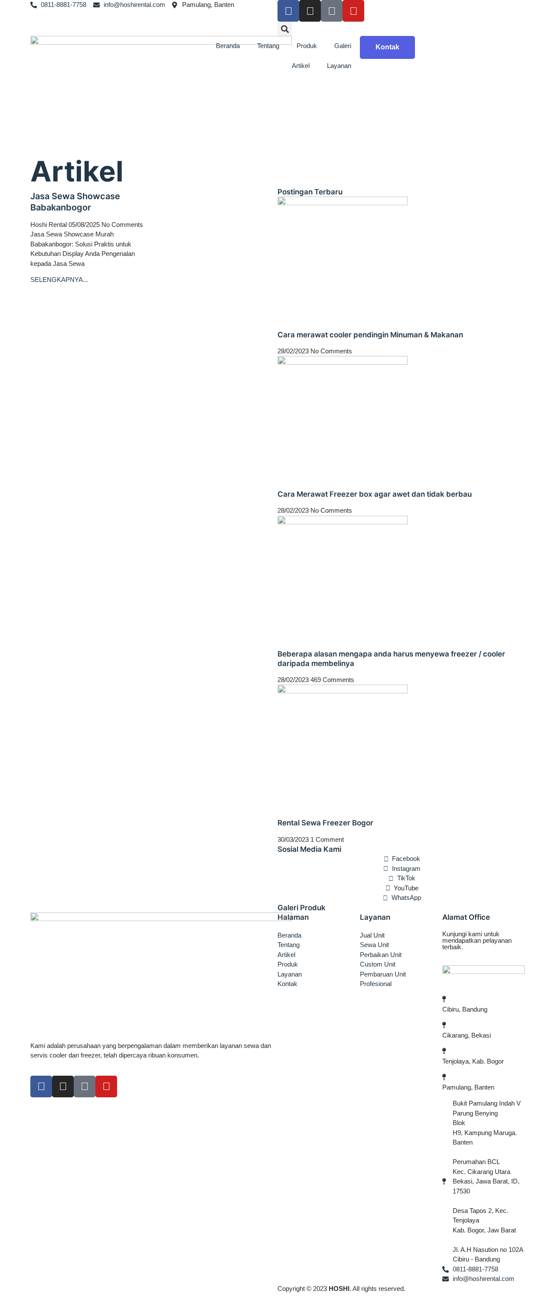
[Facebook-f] (41, 1086)
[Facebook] (288, 11)
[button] (285, 29)
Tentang (268, 45)
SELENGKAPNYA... (59, 279)
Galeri (342, 45)
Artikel (301, 65)
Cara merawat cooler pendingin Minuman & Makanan (370, 334)
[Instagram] (310, 11)
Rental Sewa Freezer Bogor (325, 822)
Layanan (339, 65)
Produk (307, 45)
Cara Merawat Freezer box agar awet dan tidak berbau (375, 494)
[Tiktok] (332, 11)
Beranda (228, 45)
